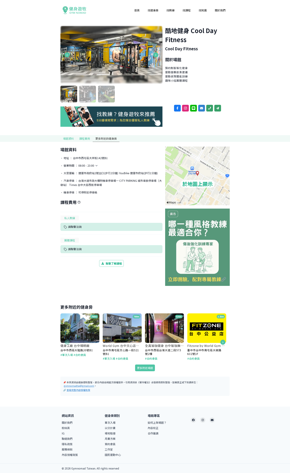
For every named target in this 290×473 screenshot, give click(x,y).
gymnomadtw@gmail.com (79, 385)
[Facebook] (177, 108)
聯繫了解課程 (114, 263)
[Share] (217, 108)
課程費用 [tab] (84, 138)
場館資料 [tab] (68, 138)
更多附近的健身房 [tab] (106, 138)
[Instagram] (185, 108)
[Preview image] (111, 54)
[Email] (201, 108)
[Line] (193, 108)
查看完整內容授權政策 (78, 390)
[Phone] (209, 108)
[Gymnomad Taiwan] (74, 10)
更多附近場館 (145, 368)
